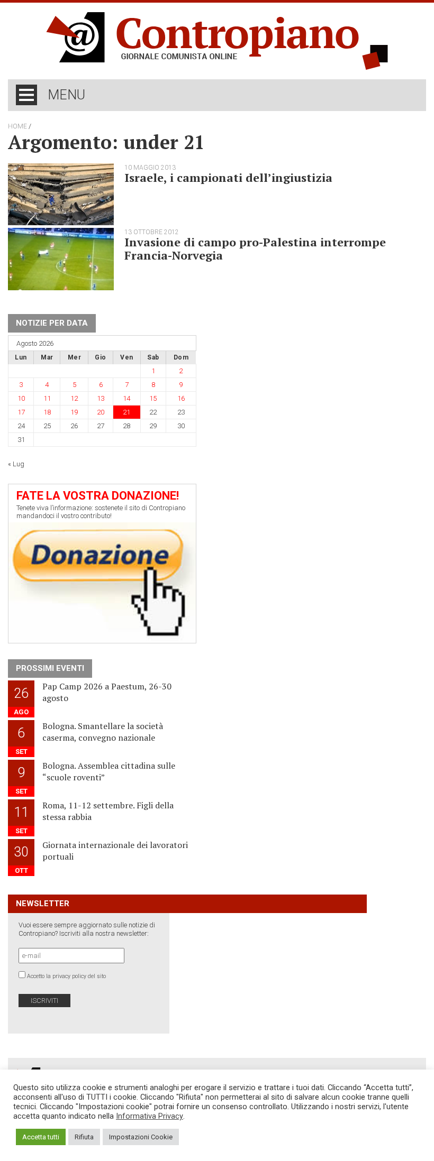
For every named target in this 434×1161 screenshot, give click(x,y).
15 (153, 398)
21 (126, 412)
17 (21, 412)
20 (100, 412)
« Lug (16, 464)
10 (21, 398)
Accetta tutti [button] (40, 1137)
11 (47, 398)
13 (100, 398)
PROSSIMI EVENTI (50, 668)
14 (126, 398)
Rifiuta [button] (84, 1137)
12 (74, 398)
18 (47, 412)
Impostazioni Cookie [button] (141, 1137)
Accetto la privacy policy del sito (66, 976)
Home (17, 126)
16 (181, 398)
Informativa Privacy (149, 1116)
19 (74, 412)
